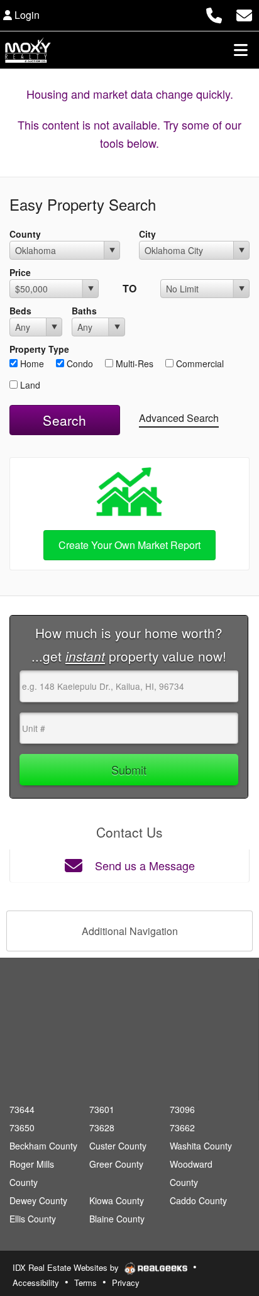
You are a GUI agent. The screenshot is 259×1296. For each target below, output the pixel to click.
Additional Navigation (130, 931)
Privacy (126, 1282)
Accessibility (36, 1282)
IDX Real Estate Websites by (67, 1267)
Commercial (199, 363)
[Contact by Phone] (214, 13)
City (147, 234)
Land (29, 385)
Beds (20, 310)
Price (20, 272)
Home (31, 363)
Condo (78, 363)
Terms (85, 1282)
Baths (84, 310)
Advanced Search (179, 418)
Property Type (39, 349)
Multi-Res (133, 363)
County (25, 234)
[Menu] (241, 50)
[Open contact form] (244, 13)
